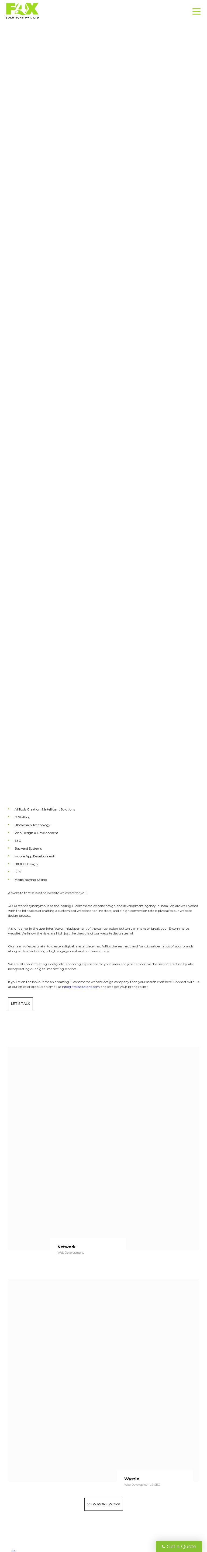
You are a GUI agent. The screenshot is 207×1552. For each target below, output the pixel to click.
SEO (18, 841)
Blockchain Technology (32, 825)
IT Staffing (22, 817)
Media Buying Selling (31, 880)
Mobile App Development (34, 856)
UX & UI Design (26, 864)
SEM (18, 872)
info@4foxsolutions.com (81, 987)
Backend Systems (28, 848)
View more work (103, 1504)
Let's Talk (20, 1004)
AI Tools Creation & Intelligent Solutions (45, 809)
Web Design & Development (36, 833)
